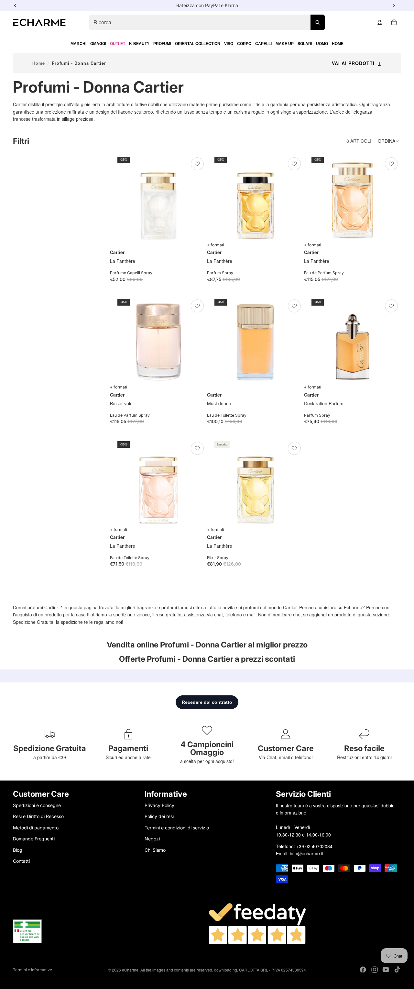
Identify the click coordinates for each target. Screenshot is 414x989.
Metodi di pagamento (36, 827)
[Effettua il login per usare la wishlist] (197, 163)
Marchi (78, 43)
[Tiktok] (397, 969)
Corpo (244, 43)
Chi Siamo (155, 849)
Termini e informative (32, 969)
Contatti (21, 861)
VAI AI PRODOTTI (357, 63)
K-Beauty (139, 43)
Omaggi (98, 43)
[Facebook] (363, 969)
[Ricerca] (317, 22)
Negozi (152, 838)
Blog (17, 849)
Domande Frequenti (34, 838)
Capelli (263, 43)
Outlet (117, 43)
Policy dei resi (159, 816)
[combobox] (207, 22)
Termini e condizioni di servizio (177, 827)
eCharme (130, 969)
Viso (228, 43)
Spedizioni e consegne (37, 805)
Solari (305, 43)
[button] (389, 141)
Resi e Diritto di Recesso (38, 816)
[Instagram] (374, 969)
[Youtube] (386, 969)
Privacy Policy (159, 805)
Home (337, 43)
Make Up (285, 43)
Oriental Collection (197, 43)
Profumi (162, 43)
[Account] (380, 22)
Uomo (322, 43)
